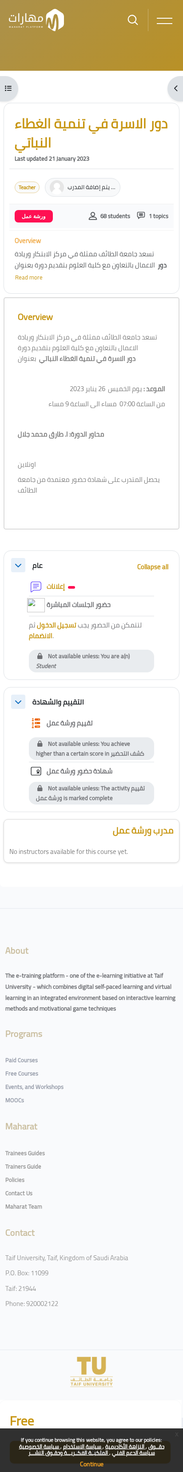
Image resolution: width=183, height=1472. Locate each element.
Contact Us (18, 1193)
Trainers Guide (23, 1166)
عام (37, 565)
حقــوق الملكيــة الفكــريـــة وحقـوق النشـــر (96, 1449)
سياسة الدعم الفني (133, 1453)
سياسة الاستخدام (83, 1446)
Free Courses (21, 1073)
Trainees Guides (25, 1153)
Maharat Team (23, 1206)
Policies (14, 1179)
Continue (91, 1464)
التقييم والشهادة (58, 702)
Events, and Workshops (34, 1086)
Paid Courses (21, 1060)
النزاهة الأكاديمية (125, 1446)
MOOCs (14, 1100)
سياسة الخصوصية (39, 1446)
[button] (18, 565)
